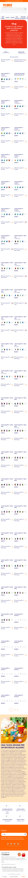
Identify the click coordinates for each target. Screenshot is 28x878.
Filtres (5, 52)
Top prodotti (17, 17)
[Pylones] (7, 5)
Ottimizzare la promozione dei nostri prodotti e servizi (12, 868)
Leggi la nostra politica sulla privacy (8, 864)
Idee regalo (3, 17)
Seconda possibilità (23, 17)
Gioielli (12, 17)
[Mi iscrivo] (25, 834)
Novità (7, 17)
